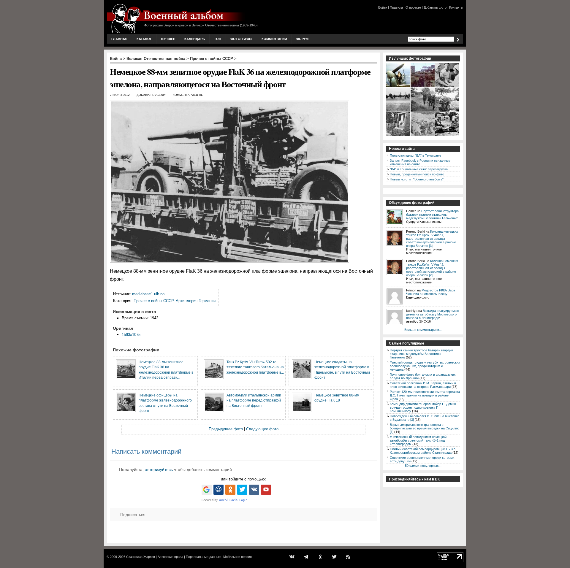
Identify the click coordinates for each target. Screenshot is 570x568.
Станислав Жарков (140, 557)
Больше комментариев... (423, 329)
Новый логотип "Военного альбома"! (417, 179)
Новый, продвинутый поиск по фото (417, 174)
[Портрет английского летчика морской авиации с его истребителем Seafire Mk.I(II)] (398, 86)
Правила (396, 7)
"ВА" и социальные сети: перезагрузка (419, 169)
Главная (119, 39)
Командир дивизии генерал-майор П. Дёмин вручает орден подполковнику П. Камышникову (423, 407)
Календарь (194, 39)
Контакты (456, 7)
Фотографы (241, 39)
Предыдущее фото (226, 429)
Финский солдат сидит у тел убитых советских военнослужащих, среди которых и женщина (425, 366)
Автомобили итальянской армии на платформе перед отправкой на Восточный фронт (254, 400)
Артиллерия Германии (196, 301)
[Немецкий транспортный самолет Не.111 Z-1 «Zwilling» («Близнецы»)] (398, 111)
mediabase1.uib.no (148, 294)
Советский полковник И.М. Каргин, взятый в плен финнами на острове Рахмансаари (423, 384)
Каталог (144, 39)
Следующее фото (262, 429)
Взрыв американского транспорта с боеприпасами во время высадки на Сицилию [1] (424, 428)
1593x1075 (131, 334)
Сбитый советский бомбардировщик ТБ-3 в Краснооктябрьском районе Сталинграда (422, 450)
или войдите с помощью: (243, 479)
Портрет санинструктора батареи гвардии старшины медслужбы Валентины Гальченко (432, 214)
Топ (217, 39)
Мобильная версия (237, 557)
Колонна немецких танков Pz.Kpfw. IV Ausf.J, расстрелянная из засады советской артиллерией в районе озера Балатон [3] (432, 238)
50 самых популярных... (423, 465)
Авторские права (170, 557)
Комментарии (274, 39)
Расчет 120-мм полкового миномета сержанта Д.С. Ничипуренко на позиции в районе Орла (425, 395)
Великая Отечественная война (155, 58)
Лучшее (168, 39)
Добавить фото (435, 7)
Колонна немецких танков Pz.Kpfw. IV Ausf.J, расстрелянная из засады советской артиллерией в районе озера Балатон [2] (432, 268)
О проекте (413, 7)
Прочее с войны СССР (211, 58)
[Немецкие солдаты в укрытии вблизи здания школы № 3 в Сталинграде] (423, 86)
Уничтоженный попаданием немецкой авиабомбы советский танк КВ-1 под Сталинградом (418, 440)
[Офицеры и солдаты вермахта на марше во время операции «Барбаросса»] (423, 111)
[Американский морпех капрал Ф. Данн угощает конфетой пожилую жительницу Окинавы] (447, 135)
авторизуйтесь (159, 469)
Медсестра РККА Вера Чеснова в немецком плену (430, 292)
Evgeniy (159, 94)
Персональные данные (203, 557)
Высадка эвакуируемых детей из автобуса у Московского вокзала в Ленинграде (432, 314)
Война (116, 58)
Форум (302, 39)
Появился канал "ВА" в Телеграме (415, 155)
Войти (382, 7)
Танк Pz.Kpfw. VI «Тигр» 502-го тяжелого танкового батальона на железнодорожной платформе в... (255, 367)
